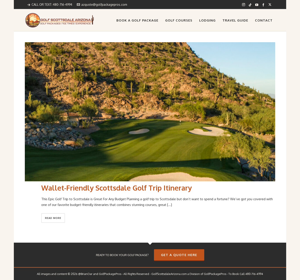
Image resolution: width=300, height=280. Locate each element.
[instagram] (244, 4)
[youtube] (257, 4)
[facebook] (264, 4)
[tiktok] (251, 4)
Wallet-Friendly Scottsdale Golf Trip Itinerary (116, 187)
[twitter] (270, 4)
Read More (53, 218)
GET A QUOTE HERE (179, 255)
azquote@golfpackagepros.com (104, 4)
